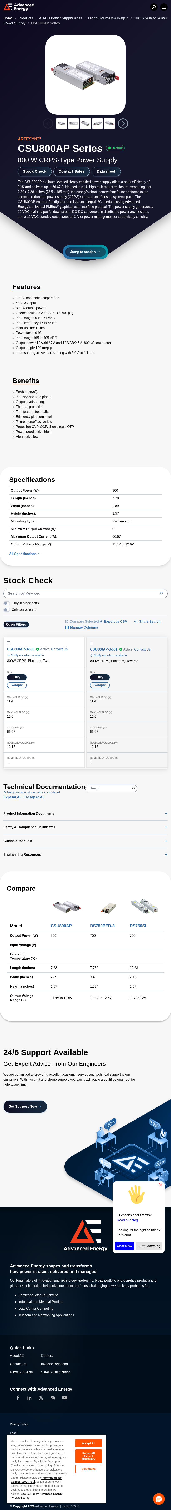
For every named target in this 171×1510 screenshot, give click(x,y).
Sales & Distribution (55, 1372)
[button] (159, 1499)
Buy (17, 677)
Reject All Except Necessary (88, 1456)
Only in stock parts (25, 603)
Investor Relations (54, 1364)
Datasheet (106, 171)
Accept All (88, 1443)
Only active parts (24, 609)
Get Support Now (23, 1106)
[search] (85, 593)
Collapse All (34, 797)
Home (8, 18)
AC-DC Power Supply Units (61, 18)
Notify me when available (27, 655)
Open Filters (16, 624)
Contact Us (59, 649)
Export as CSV (115, 621)
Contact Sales (72, 171)
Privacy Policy (19, 1424)
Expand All (12, 797)
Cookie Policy (30, 1493)
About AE (17, 1355)
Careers (47, 1355)
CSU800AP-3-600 (20, 649)
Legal (13, 1432)
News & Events (21, 1372)
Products (26, 18)
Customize (89, 1469)
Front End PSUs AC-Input (108, 18)
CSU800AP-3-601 (103, 649)
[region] (56, 1468)
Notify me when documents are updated (33, 792)
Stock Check (35, 171)
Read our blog (127, 1220)
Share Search (150, 621)
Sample (17, 685)
